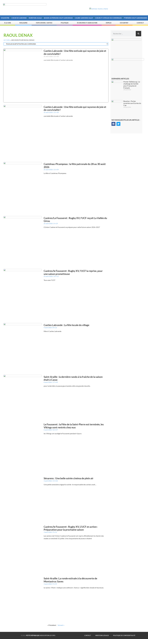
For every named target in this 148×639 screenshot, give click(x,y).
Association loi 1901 (40, 635)
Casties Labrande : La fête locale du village (66, 325)
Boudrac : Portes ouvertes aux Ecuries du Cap (132, 103)
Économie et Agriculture (87, 23)
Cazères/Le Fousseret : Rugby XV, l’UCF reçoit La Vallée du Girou (75, 219)
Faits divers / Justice (44, 23)
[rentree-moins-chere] (98, 9)
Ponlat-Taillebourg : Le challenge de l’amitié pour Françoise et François (131, 85)
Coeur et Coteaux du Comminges (108, 18)
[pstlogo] (127, 60)
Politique (64, 23)
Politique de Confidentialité (124, 635)
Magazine (23, 23)
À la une (7, 23)
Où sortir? (124, 23)
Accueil (7, 40)
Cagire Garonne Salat (84, 18)
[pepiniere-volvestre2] (126, 40)
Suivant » (61, 625)
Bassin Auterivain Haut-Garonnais (58, 18)
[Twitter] (118, 124)
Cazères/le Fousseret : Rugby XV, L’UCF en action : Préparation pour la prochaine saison (71, 528)
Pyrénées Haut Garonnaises (135, 18)
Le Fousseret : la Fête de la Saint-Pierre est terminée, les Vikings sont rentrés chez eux (74, 426)
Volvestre (5, 18)
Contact (140, 23)
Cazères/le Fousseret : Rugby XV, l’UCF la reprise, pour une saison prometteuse (73, 272)
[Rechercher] (138, 33)
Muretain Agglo (35, 18)
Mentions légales (102, 635)
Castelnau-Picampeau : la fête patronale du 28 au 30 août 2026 (75, 165)
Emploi (108, 23)
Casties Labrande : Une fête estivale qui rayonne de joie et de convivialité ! (75, 52)
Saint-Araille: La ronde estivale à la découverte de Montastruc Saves (70, 580)
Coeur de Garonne (19, 18)
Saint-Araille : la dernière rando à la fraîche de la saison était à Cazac (73, 378)
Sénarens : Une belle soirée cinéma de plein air (68, 478)
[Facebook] (113, 124)
